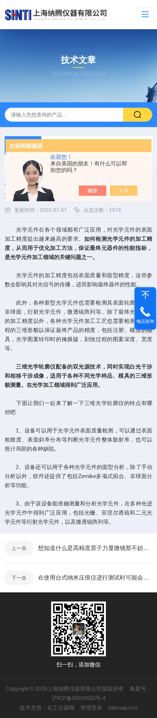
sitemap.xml (122, 707)
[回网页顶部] (145, 295)
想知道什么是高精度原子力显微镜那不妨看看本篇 (95, 548)
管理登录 (91, 707)
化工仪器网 (60, 707)
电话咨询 (145, 321)
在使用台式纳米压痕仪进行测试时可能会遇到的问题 (95, 577)
